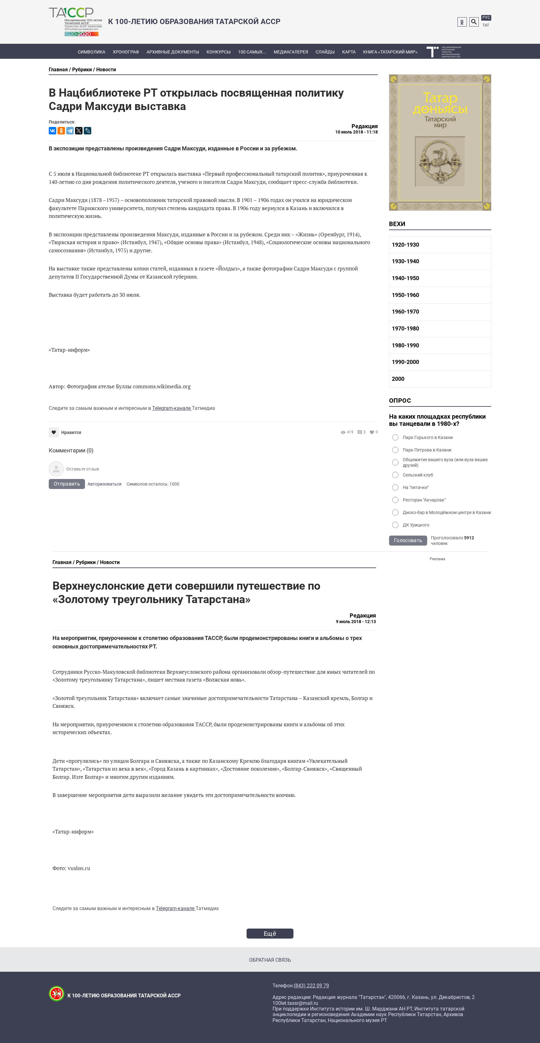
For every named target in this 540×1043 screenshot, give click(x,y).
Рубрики (82, 70)
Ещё (270, 933)
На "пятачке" (416, 487)
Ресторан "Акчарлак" (424, 499)
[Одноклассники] (61, 130)
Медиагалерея (291, 51)
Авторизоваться (105, 483)
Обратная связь (270, 960)
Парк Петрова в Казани (427, 449)
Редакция (365, 126)
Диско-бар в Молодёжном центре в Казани (447, 512)
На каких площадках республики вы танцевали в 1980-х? (437, 420)
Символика (91, 51)
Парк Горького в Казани (428, 437)
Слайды (325, 51)
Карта (349, 51)
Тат (485, 25)
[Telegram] (70, 130)
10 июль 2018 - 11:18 (356, 131)
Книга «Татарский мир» (390, 51)
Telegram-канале (172, 408)
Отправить (67, 484)
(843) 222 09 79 (311, 986)
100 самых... (252, 51)
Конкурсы (219, 51)
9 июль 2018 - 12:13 (356, 621)
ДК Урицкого (416, 524)
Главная (58, 70)
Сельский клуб (418, 474)
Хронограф (126, 51)
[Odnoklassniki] (462, 22)
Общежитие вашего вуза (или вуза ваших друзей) (445, 462)
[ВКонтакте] (52, 130)
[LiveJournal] (87, 130)
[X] (78, 130)
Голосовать (408, 540)
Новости (106, 70)
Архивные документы (173, 51)
